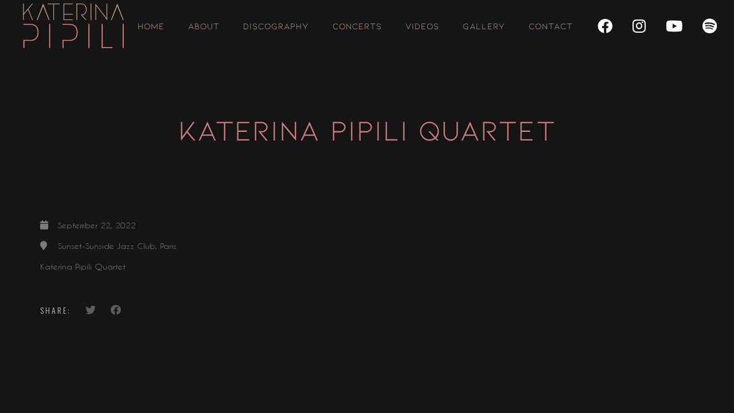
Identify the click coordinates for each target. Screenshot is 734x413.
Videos (422, 26)
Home (151, 26)
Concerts (357, 26)
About (204, 26)
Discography (276, 26)
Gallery (484, 26)
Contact (551, 26)
